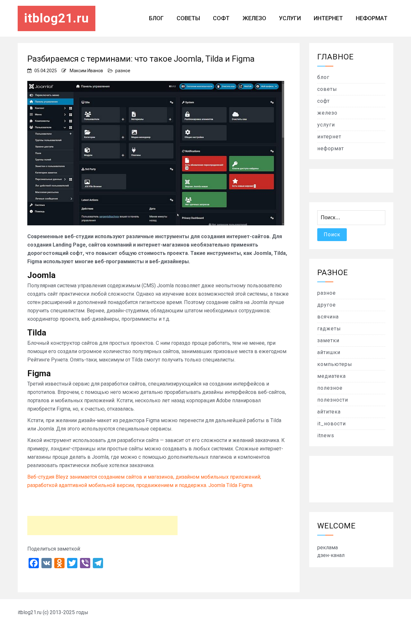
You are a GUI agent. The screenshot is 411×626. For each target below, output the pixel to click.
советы (188, 18)
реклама (327, 547)
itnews (325, 435)
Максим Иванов (86, 70)
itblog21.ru (56, 18)
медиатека (331, 376)
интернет (328, 18)
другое (326, 305)
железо (254, 18)
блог (156, 18)
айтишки (328, 352)
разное (122, 70)
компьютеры (334, 364)
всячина (328, 317)
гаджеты (329, 329)
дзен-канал (331, 555)
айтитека (329, 412)
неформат (372, 18)
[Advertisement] (102, 525)
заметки (328, 340)
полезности (332, 400)
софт (221, 18)
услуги (290, 18)
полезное (330, 388)
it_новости (331, 424)
